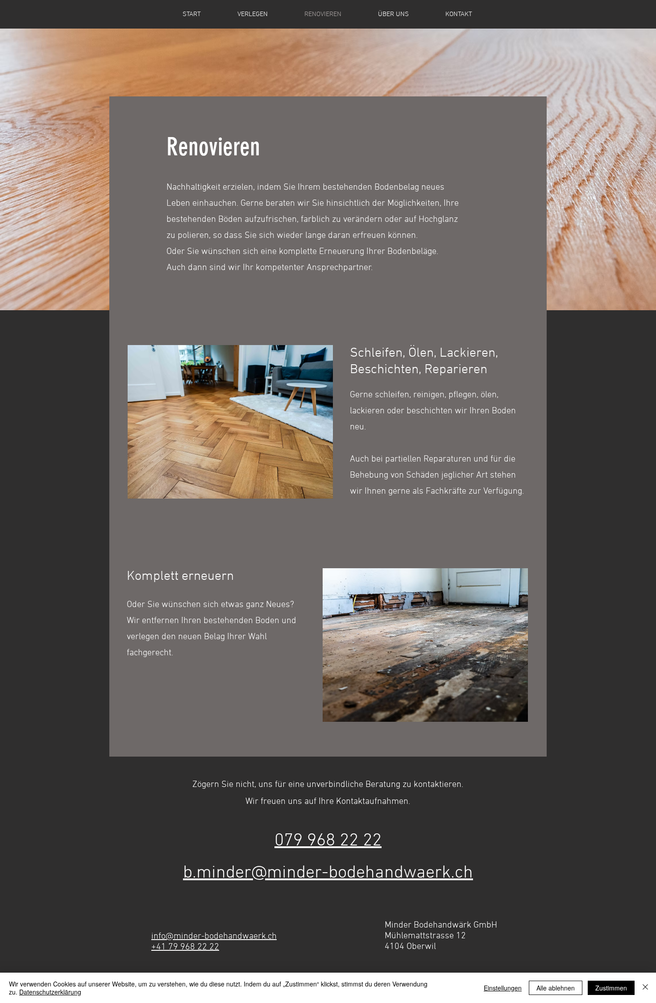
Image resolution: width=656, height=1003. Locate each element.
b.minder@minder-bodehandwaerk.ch (328, 873)
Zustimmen (611, 987)
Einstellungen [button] (503, 987)
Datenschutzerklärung (50, 991)
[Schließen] (645, 988)
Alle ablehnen (555, 987)
